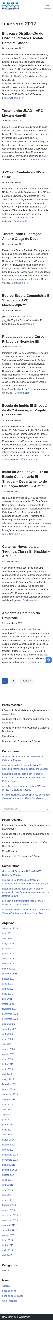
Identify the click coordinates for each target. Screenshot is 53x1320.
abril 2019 (7, 1074)
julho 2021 (7, 984)
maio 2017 (7, 1130)
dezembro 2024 (10, 928)
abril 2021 (7, 999)
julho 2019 (7, 1059)
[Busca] (48, 809)
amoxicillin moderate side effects (18, 765)
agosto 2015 (8, 1235)
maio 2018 (7, 1104)
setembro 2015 (9, 1230)
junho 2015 (7, 1245)
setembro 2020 (9, 1029)
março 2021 (8, 1004)
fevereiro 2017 (9, 1144)
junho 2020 (7, 1034)
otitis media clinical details (15, 795)
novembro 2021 (10, 963)
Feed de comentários (12, 1296)
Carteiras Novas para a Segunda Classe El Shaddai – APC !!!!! (26, 551)
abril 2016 (7, 1195)
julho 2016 (7, 1180)
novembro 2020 (10, 1019)
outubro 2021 (8, 969)
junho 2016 (7, 1185)
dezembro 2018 (10, 1094)
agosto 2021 (8, 979)
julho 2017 (7, 1119)
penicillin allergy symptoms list (17, 786)
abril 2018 (7, 1109)
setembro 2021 (9, 973)
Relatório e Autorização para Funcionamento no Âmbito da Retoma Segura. (25, 777)
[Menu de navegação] (47, 6)
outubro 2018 (8, 1099)
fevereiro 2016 (9, 1205)
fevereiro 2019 (9, 1084)
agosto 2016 (8, 1175)
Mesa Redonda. (10, 736)
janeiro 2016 (8, 1210)
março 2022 (8, 943)
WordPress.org (9, 1301)
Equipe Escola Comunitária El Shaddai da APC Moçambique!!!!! (26, 300)
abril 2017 (7, 1134)
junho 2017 (7, 1124)
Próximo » (26, 681)
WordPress (24, 1317)
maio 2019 (7, 1069)
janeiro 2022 (8, 953)
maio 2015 (7, 1250)
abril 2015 (7, 1255)
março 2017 (8, 1140)
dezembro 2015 (10, 1215)
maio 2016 (7, 1190)
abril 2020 (7, 1044)
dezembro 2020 (10, 1014)
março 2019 (8, 1079)
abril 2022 (7, 938)
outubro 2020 (8, 1024)
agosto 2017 (8, 1114)
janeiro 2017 (8, 1150)
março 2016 (8, 1200)
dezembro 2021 (10, 958)
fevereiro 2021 (9, 1009)
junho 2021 (7, 989)
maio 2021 (7, 994)
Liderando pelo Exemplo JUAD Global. (21, 741)
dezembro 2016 (10, 1155)
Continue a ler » (17, 98)
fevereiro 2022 (9, 948)
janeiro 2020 (8, 1049)
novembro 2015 (10, 1220)
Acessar (6, 1286)
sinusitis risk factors (12, 756)
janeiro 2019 (8, 1089)
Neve (4, 1317)
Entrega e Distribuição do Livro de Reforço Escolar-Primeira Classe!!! (22, 38)
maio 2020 (7, 1039)
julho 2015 (7, 1240)
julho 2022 (7, 933)
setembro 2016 (9, 1170)
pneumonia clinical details (15, 774)
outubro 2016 (8, 1165)
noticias (6, 1270)
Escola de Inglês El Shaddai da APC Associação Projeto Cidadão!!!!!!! (24, 410)
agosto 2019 (8, 1054)
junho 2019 (7, 1064)
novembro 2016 (10, 1160)
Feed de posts (9, 1291)
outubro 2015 (8, 1225)
